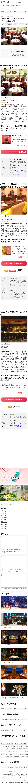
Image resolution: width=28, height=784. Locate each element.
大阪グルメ (17, 782)
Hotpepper (12, 270)
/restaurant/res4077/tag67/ (15, 174)
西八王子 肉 (17, 11)
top (25, 779)
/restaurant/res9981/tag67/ (15, 297)
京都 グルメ (4, 517)
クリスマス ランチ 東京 (7, 743)
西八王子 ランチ (14, 730)
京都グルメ (23, 782)
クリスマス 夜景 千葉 (19, 756)
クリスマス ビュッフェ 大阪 (8, 746)
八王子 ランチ (22, 730)
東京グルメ (11, 782)
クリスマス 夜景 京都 (6, 756)
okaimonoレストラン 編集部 (16, 51)
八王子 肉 (23, 11)
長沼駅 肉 (10, 11)
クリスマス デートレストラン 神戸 (9, 754)
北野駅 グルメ (9, 24)
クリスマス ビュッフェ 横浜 (8, 751)
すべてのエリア (4, 782)
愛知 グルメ (4, 524)
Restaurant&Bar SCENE (9, 100)
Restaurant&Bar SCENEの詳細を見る (14, 152)
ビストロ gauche (6, 219)
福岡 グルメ (4, 526)
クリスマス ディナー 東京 (21, 743)
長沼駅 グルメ (13, 719)
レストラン (16, 2)
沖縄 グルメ (4, 528)
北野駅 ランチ (4, 730)
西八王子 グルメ (22, 719)
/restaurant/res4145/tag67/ (15, 426)
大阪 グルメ (4, 519)
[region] (14, 451)
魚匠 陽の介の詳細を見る (14, 399)
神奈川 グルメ (5, 513)
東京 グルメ (4, 511)
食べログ (20, 270)
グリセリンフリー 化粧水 (7, 504)
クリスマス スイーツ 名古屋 (8, 748)
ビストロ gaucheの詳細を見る (14, 263)
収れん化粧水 (19, 767)
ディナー (21, 24)
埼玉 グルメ (4, 515)
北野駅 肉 (3, 11)
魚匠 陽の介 (4, 347)
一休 (6, 270)
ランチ (15, 24)
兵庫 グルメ (4, 522)
